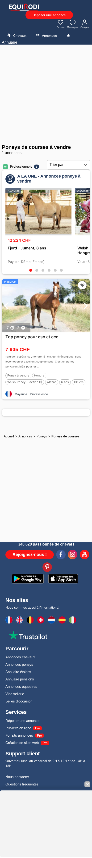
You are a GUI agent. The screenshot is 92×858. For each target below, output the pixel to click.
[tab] (30, 270)
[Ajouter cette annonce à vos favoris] (82, 285)
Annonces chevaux (20, 657)
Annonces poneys (19, 664)
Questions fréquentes (21, 784)
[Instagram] (72, 555)
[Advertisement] (46, 94)
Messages (72, 27)
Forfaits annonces (19, 735)
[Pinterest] (47, 568)
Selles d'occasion (18, 701)
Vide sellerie (14, 694)
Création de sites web (22, 743)
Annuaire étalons (18, 672)
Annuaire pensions (19, 679)
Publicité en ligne (18, 728)
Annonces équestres (21, 686)
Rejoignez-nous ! (30, 554)
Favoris (60, 27)
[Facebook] (61, 555)
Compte (84, 27)
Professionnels (21, 166)
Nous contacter (17, 777)
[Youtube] (84, 555)
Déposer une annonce (49, 15)
